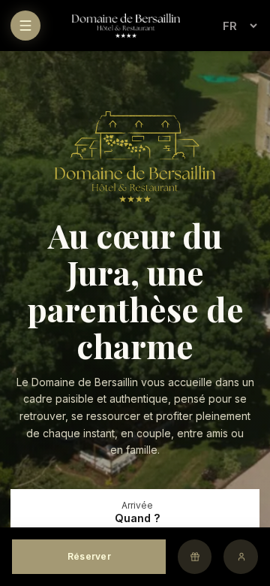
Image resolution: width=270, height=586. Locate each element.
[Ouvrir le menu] (25, 26)
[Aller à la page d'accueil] (126, 26)
